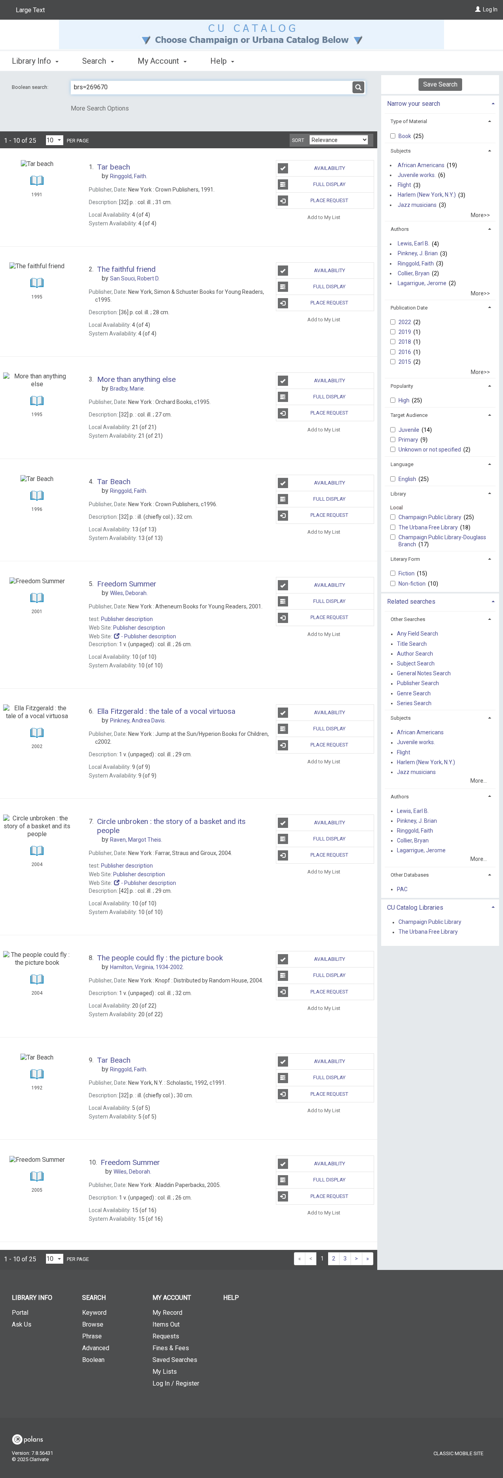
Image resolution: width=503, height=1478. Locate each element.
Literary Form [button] (405, 559)
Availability (329, 168)
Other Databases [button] (410, 875)
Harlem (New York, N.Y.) (427, 195)
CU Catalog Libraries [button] (415, 907)
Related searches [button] (411, 601)
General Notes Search (424, 674)
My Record (167, 1312)
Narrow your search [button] (413, 103)
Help (231, 1297)
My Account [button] (159, 61)
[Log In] (478, 9)
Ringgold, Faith (416, 263)
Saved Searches (174, 1360)
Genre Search (414, 693)
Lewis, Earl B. (414, 244)
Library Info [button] (32, 61)
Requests (165, 1336)
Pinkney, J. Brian (418, 254)
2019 (405, 332)
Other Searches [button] (408, 619)
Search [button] (95, 61)
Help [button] (219, 61)
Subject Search (416, 663)
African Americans (421, 165)
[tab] (440, 103)
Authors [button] (400, 229)
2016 (405, 352)
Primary (408, 440)
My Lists (164, 1371)
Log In (490, 9)
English (407, 479)
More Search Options (100, 108)
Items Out (166, 1324)
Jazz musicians (417, 205)
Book (405, 136)
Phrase (92, 1336)
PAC (402, 889)
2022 (405, 322)
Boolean (93, 1360)
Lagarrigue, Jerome (422, 283)
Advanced (95, 1348)
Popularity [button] (402, 386)
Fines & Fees (170, 1348)
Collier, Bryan (414, 273)
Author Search (415, 654)
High (404, 400)
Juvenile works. (417, 175)
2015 (405, 362)
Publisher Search (418, 683)
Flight (404, 185)
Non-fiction (412, 584)
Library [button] (398, 494)
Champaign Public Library (430, 517)
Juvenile (409, 430)
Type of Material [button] (409, 121)
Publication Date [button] (409, 308)
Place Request (329, 200)
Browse (92, 1324)
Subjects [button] (401, 151)
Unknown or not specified (430, 449)
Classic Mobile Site (458, 1453)
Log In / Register (175, 1383)
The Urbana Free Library (428, 527)
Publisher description (127, 619)
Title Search (412, 644)
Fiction (407, 573)
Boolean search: (31, 87)
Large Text (30, 10)
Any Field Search (417, 634)
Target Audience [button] (409, 415)
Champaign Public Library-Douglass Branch (442, 540)
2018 (405, 342)
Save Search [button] (440, 84)
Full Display (329, 184)
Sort (298, 140)
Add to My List (323, 217)
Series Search (414, 703)
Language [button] (402, 464)
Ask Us (21, 1324)
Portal (20, 1312)
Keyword (94, 1312)
